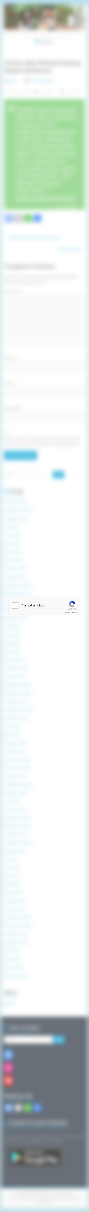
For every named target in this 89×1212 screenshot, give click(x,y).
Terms (74, 612)
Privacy (67, 612)
